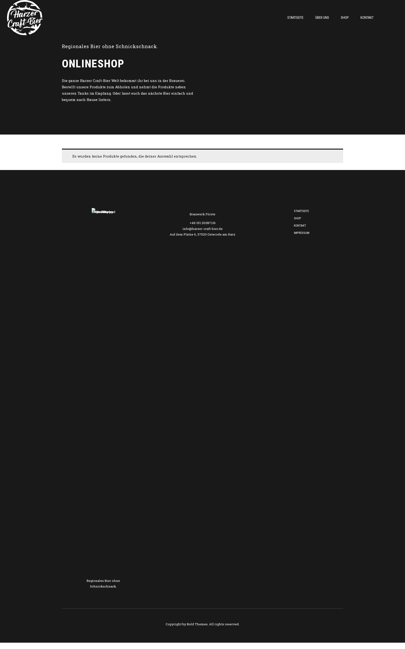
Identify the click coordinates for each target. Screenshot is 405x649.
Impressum (301, 233)
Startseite (295, 17)
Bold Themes (197, 624)
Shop (345, 17)
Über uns (322, 17)
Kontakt (367, 17)
